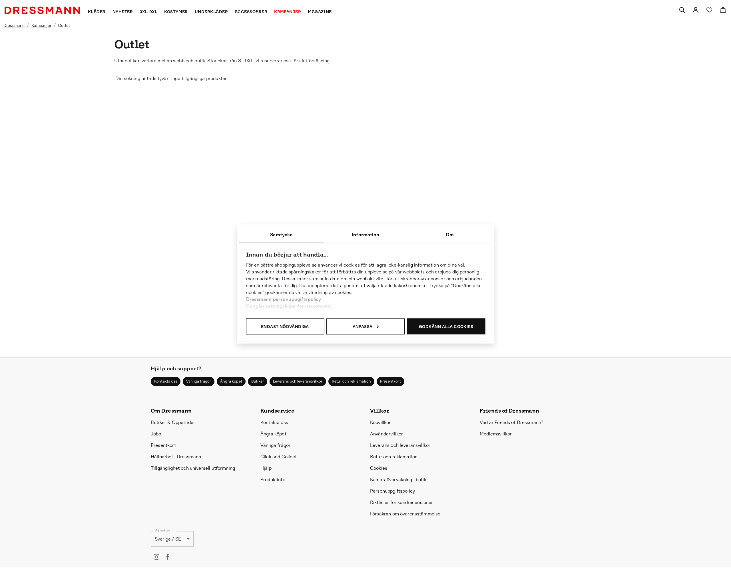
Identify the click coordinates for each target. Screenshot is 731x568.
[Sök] (681, 10)
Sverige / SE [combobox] (168, 539)
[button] (165, 381)
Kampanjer (41, 25)
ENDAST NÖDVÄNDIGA (285, 326)
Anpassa (363, 326)
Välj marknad (162, 530)
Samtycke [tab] (281, 234)
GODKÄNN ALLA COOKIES (446, 326)
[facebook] (168, 557)
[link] (695, 10)
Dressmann (14, 25)
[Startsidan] (42, 10)
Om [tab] (450, 234)
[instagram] (156, 557)
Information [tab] (365, 234)
